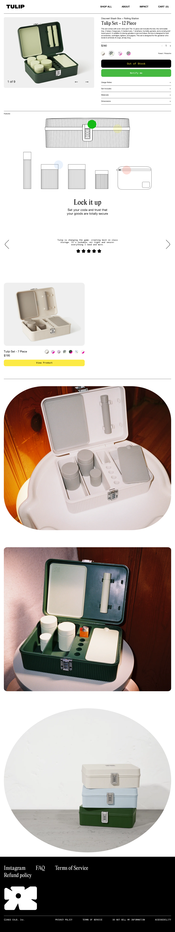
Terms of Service (71, 867)
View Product (44, 362)
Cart (163, 6)
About (126, 6)
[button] (8, 244)
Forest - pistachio (111, 53)
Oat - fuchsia (82, 351)
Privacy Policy (63, 920)
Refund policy (18, 874)
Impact (144, 6)
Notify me (136, 73)
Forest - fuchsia (128, 53)
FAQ (40, 867)
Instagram (14, 867)
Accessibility (163, 920)
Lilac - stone (58, 351)
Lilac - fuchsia (120, 53)
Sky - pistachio (76, 351)
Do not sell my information (129, 920)
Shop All (106, 6)
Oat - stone (103, 53)
